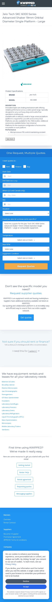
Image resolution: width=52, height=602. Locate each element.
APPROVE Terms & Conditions (15, 540)
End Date (10, 180)
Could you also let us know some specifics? (19, 219)
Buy (28, 167)
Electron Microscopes (9, 388)
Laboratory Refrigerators (10, 414)
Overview (7, 519)
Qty (4, 200)
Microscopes (6, 423)
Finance (18, 167)
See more (10, 139)
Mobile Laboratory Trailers (11, 426)
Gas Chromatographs (9, 391)
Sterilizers (5, 430)
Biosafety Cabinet (8, 385)
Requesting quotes (24, 486)
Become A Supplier (11, 534)
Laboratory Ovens (8, 410)
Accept (26, 586)
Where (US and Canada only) (14, 190)
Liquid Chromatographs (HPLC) (13, 417)
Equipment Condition (11, 253)
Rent (8, 167)
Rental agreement (24, 479)
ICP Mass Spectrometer (10, 398)
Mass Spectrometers (9, 420)
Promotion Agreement (12, 537)
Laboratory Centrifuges (10, 404)
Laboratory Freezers (9, 407)
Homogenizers (7, 394)
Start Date (7, 171)
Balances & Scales (8, 382)
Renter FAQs (24, 472)
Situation (6, 209)
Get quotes (26, 317)
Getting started (24, 465)
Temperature (8, 235)
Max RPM (6, 244)
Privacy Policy (10, 564)
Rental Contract (10, 522)
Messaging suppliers (24, 494)
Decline (26, 581)
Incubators (6, 401)
